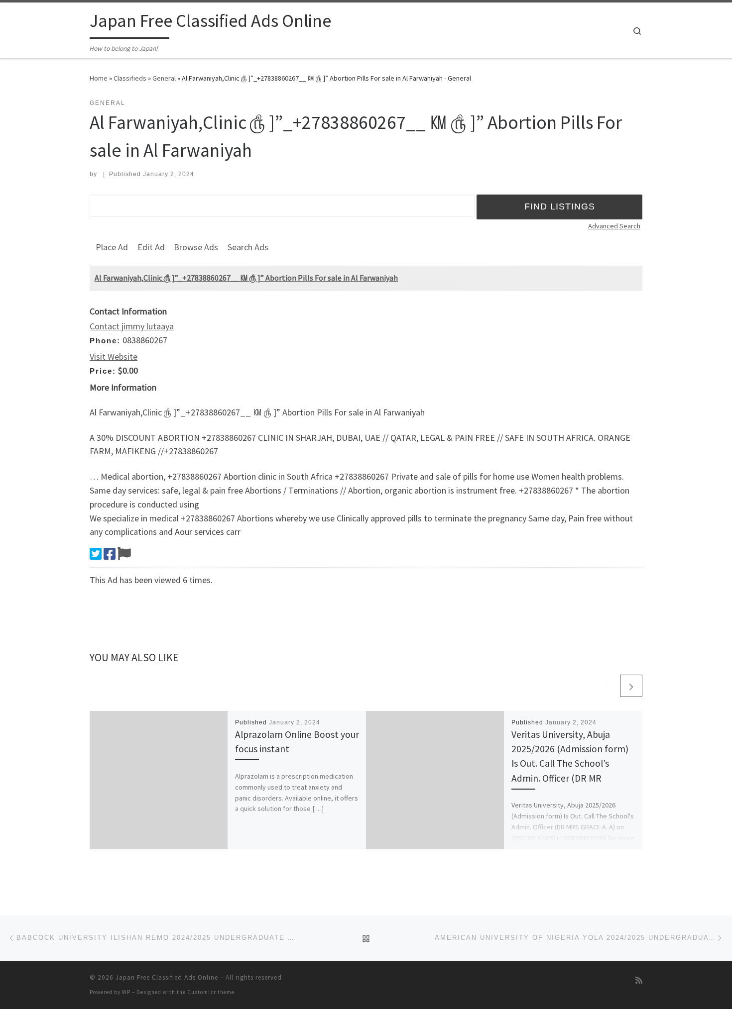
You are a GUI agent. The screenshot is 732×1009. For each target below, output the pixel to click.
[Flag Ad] (124, 553)
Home (99, 78)
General (164, 78)
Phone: (105, 340)
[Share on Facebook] (110, 553)
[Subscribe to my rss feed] (638, 980)
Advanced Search (614, 225)
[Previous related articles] (607, 686)
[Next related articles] (631, 686)
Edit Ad (151, 247)
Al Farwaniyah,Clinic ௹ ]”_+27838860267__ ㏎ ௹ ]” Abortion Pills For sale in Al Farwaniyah (246, 278)
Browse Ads (196, 247)
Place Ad (112, 247)
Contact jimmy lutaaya (132, 326)
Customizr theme (211, 992)
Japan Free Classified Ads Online (167, 977)
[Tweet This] (96, 553)
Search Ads (248, 247)
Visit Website (113, 356)
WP (126, 992)
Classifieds (130, 78)
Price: (103, 371)
